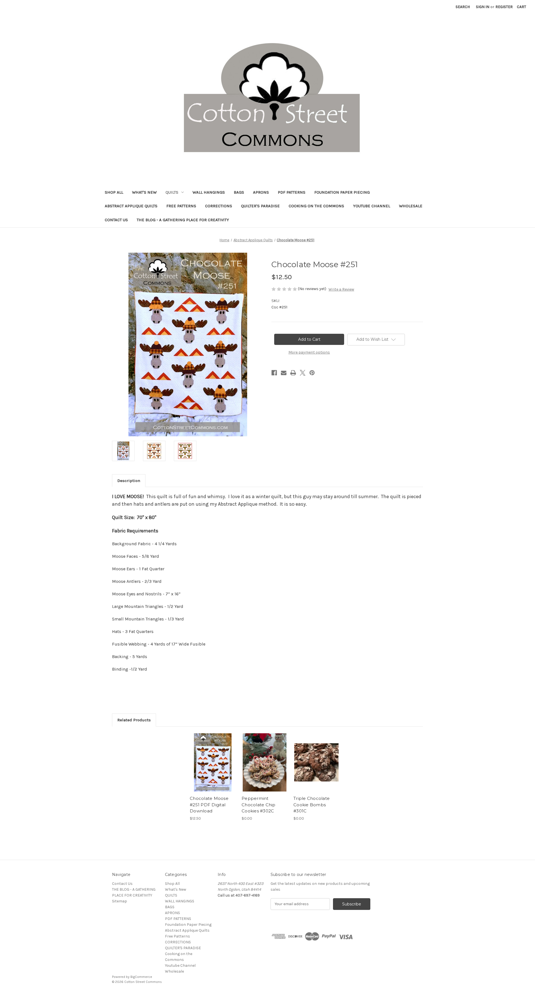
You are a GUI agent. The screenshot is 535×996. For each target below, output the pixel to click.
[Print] (293, 373)
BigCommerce (141, 977)
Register (504, 6)
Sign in (482, 6)
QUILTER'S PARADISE (260, 205)
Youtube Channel (371, 205)
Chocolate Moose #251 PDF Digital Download (209, 805)
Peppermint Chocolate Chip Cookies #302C (259, 805)
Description (128, 480)
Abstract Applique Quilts (131, 205)
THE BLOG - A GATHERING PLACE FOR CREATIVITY (183, 219)
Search (463, 6)
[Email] (283, 373)
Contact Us (116, 219)
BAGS (239, 192)
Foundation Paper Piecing (342, 192)
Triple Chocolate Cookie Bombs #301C (311, 805)
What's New (144, 192)
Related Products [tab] (134, 719)
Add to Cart (212, 767)
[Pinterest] (312, 373)
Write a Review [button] (341, 289)
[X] (302, 373)
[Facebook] (274, 373)
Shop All (114, 192)
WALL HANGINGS (209, 192)
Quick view (212, 757)
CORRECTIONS (218, 205)
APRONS (261, 192)
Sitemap (119, 901)
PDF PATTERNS (291, 192)
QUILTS (172, 192)
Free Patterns (181, 205)
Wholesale (410, 205)
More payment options (309, 352)
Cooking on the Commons (316, 205)
